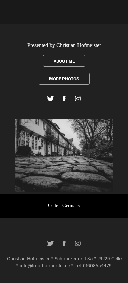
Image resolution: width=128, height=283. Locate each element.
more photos (64, 78)
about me (64, 61)
